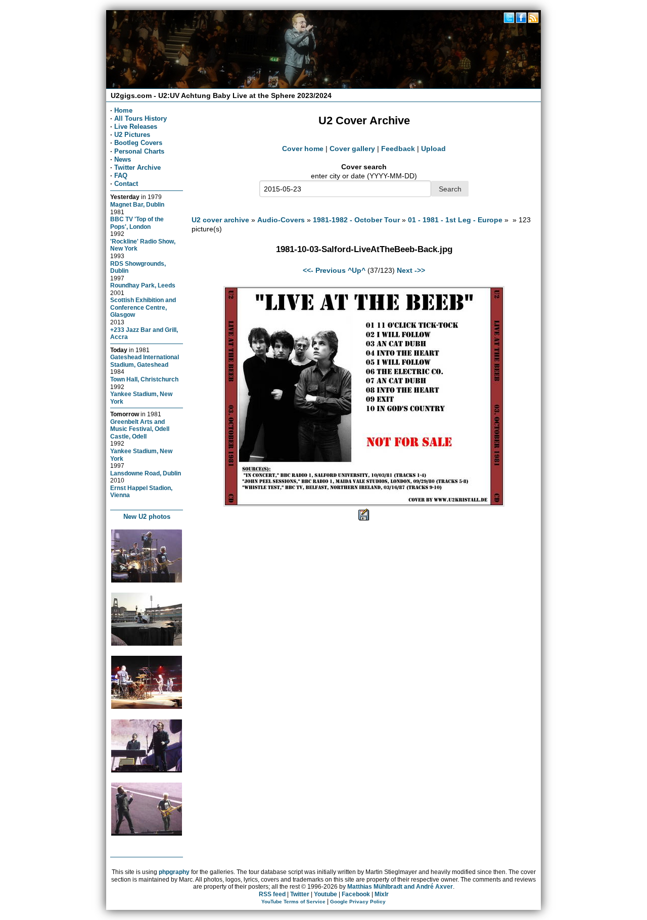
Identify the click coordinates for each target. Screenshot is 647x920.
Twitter (299, 894)
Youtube (325, 894)
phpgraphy (174, 872)
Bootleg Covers (138, 143)
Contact (126, 183)
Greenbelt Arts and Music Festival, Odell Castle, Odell (139, 429)
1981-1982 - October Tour (356, 220)
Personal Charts (139, 151)
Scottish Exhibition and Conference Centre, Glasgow (143, 307)
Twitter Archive (137, 167)
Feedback (398, 148)
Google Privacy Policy (358, 901)
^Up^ (356, 270)
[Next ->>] (363, 504)
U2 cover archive (220, 220)
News (122, 159)
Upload (433, 148)
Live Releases (135, 126)
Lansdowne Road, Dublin (145, 473)
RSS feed (272, 894)
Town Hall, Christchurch (144, 379)
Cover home (303, 148)
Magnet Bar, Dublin (137, 204)
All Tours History (140, 118)
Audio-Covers (281, 220)
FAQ (120, 175)
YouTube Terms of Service (293, 901)
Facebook (356, 894)
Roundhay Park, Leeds (142, 285)
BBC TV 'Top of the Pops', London (137, 223)
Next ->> (411, 270)
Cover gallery (352, 148)
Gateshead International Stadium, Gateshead (144, 361)
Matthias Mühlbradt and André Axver (400, 887)
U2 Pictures (132, 134)
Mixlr (382, 894)
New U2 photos (146, 516)
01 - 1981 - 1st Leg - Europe (455, 220)
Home (123, 110)
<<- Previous (324, 270)
